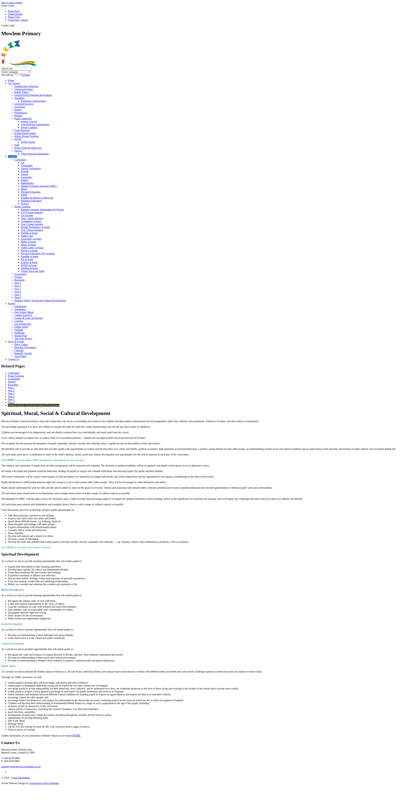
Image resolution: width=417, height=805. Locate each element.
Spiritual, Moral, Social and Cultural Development (40, 300)
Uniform (18, 329)
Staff (16, 145)
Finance (18, 150)
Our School (14, 83)
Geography (26, 177)
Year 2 (17, 285)
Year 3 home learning (32, 230)
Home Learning (22, 206)
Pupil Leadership (23, 118)
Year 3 (17, 288)
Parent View (14, 17)
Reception (19, 280)
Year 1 (17, 282)
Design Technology (31, 168)
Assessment (20, 274)
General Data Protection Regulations (33, 95)
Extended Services (23, 104)
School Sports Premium (26, 136)
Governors (19, 106)
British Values (21, 92)
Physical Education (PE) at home (38, 253)
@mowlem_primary (18, 20)
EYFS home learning (32, 212)
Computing (26, 165)
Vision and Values (23, 89)
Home (11, 80)
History (18, 109)
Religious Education (31, 200)
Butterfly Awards (23, 353)
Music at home (28, 244)
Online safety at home (32, 247)
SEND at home (29, 265)
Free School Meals (24, 312)
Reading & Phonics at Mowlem (37, 197)
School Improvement (25, 133)
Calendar (19, 350)
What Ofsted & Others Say (28, 148)
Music (24, 189)
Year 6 (17, 297)
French (24, 174)
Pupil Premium (22, 130)
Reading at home (29, 256)
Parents (11, 303)
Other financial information (35, 153)
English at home (29, 233)
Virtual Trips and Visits (32, 271)
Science (25, 203)
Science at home (29, 262)
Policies (18, 115)
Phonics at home (29, 250)
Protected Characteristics (33, 101)
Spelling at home (29, 268)
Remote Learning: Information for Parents (42, 209)
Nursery (18, 277)
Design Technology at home (35, 227)
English (25, 171)
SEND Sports (28, 142)
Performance (20, 112)
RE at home (27, 259)
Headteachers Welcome (26, 86)
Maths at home (28, 241)
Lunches (18, 321)
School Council (29, 121)
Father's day (27, 236)
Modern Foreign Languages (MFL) (39, 186)
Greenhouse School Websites (44, 783)
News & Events (16, 341)
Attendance (20, 309)
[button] (15, 25)
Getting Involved (23, 315)
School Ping (20, 335)
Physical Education (31, 192)
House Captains (29, 127)
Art (22, 162)
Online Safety (21, 326)
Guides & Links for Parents (28, 318)
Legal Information (20, 777)
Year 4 (17, 291)
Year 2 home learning (32, 224)
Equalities (19, 98)
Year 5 (17, 294)
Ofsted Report (15, 14)
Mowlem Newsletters (25, 347)
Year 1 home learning (32, 218)
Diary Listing (21, 344)
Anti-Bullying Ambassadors (35, 124)
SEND (17, 139)
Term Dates (20, 356)
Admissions (20, 306)
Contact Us (13, 359)
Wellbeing (19, 332)
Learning (12, 156)
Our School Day (22, 324)
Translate (25, 75)
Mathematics (27, 183)
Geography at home (31, 238)
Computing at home (31, 221)
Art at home (27, 215)
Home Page (14, 11)
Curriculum (20, 159)
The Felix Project (23, 338)
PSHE (24, 194)
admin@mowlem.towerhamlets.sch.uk (21, 766)
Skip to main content (11, 2)
